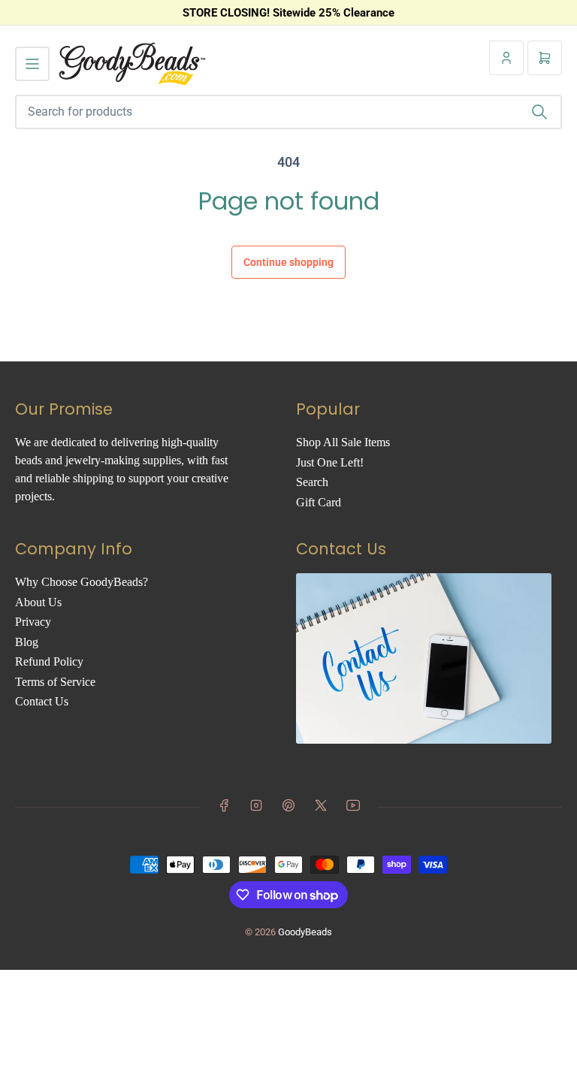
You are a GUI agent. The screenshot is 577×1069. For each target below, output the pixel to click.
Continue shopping (288, 262)
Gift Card (318, 502)
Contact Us (41, 701)
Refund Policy (49, 661)
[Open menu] (32, 64)
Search (312, 482)
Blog (26, 642)
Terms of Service (55, 681)
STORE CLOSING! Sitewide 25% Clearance (288, 13)
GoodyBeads (305, 932)
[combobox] (288, 112)
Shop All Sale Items (343, 442)
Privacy (33, 621)
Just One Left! (330, 462)
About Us (38, 602)
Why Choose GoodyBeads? (81, 581)
